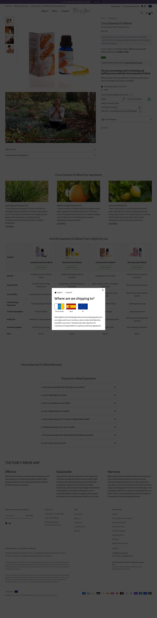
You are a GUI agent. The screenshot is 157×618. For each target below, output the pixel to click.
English (59, 293)
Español (69, 293)
